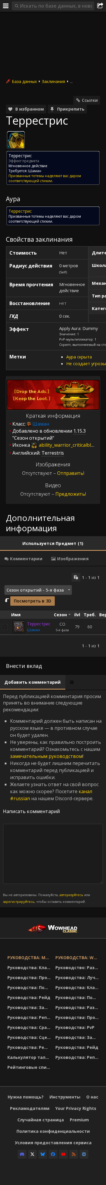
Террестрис (38, 624)
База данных (24, 81)
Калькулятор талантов (29, 1057)
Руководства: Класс (29, 967)
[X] (32, 1154)
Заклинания (53, 81)
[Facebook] (53, 1154)
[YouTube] (63, 1154)
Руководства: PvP (75, 1027)
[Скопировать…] (76, 577)
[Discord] (22, 1154)
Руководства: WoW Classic (77, 957)
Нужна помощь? (26, 1097)
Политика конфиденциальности (53, 1131)
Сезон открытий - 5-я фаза (35, 590)
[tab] (53, 543)
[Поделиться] (100, 6)
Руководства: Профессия (29, 977)
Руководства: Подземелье (29, 987)
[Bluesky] (42, 1154)
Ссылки (90, 100)
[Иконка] (16, 140)
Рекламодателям (29, 1108)
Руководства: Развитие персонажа (77, 1007)
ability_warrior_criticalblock (68, 445)
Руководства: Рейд (28, 997)
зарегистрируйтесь (18, 901)
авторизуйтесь (71, 895)
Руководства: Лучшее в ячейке (77, 977)
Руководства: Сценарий (29, 1037)
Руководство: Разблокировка (77, 967)
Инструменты (64, 1097)
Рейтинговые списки (29, 1067)
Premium (79, 1120)
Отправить (70, 473)
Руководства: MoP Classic (29, 957)
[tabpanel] (53, 611)
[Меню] (6, 6)
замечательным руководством (46, 756)
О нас (92, 1097)
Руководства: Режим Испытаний (29, 1047)
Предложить (70, 494)
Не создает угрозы (86, 363)
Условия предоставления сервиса (53, 1142)
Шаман (33, 629)
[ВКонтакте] (84, 1154)
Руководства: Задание (29, 1007)
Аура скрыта (79, 357)
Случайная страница (40, 1120)
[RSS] (73, 1154)
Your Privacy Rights (75, 1108)
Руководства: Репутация (29, 1017)
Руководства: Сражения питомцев (29, 1027)
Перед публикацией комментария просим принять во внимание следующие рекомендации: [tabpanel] (52, 798)
